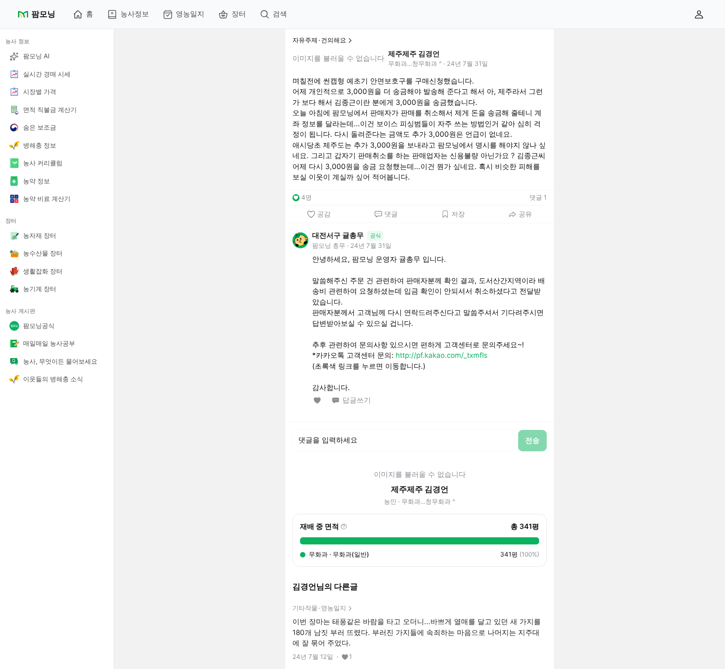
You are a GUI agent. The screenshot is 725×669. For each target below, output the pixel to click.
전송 (532, 440)
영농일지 (190, 14)
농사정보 (134, 14)
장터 (239, 14)
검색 (280, 14)
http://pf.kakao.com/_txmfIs (442, 355)
